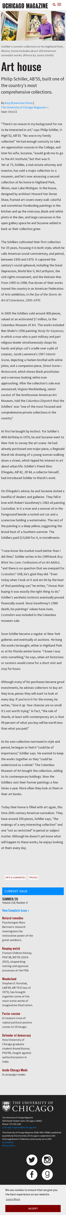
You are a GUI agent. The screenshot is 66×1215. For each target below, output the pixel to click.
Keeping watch (11, 948)
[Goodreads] (47, 1174)
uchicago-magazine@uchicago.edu (19, 1127)
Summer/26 (10, 899)
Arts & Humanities (15, 877)
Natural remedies (12, 918)
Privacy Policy (8, 1145)
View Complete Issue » (15, 910)
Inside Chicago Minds (15, 1070)
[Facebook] (31, 1174)
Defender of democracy (16, 1035)
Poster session (11, 1013)
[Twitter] (31, 1160)
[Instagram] (47, 1160)
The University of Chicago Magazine (23, 107)
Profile (33, 877)
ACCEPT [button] (33, 1208)
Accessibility (8, 1142)
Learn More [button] (13, 1199)
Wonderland (9, 979)
